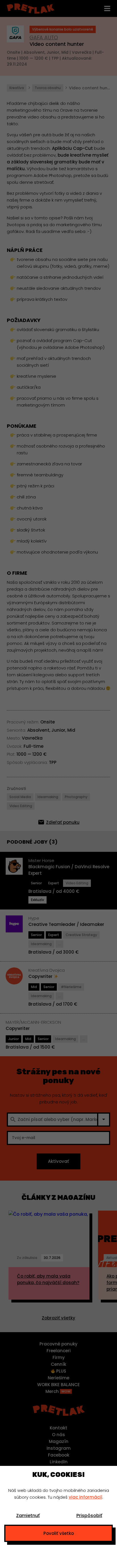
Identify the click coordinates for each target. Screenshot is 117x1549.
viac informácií (85, 1497)
